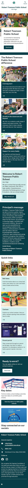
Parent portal (7, 340)
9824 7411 (8, 448)
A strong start (7, 84)
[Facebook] (2, 460)
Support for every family (11, 151)
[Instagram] (7, 460)
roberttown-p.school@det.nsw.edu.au (12, 444)
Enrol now (9, 47)
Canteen (5, 309)
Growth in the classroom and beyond (12, 117)
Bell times (6, 278)
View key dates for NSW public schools (14, 402)
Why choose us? (9, 196)
